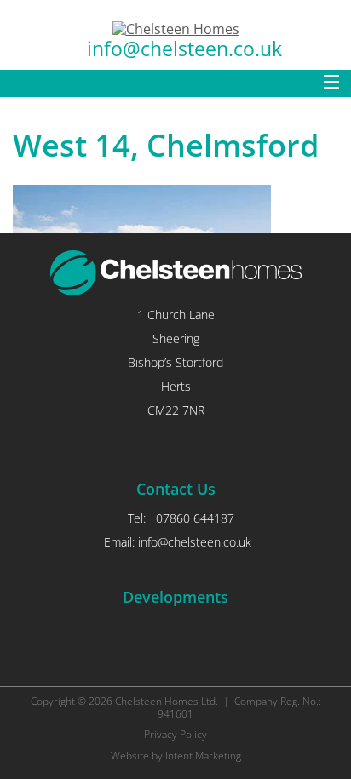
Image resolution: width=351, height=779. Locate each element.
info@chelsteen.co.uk (184, 48)
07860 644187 (195, 518)
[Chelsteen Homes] (175, 29)
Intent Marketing (203, 755)
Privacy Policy (175, 734)
